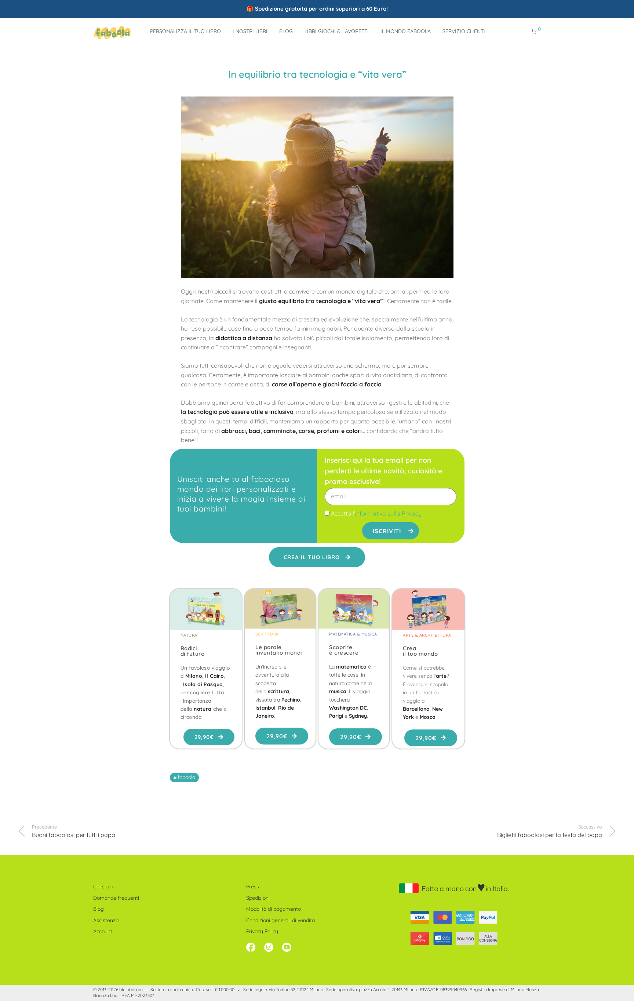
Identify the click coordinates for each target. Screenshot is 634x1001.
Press (252, 886)
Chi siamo (104, 886)
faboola (186, 777)
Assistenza (106, 920)
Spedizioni (258, 898)
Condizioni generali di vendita (280, 920)
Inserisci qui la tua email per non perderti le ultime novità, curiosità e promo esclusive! (383, 471)
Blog (98, 909)
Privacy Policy (262, 931)
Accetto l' (376, 513)
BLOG (286, 31)
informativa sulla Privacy (388, 513)
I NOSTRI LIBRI (250, 31)
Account (102, 931)
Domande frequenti (116, 898)
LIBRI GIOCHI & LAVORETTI (337, 31)
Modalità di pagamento (273, 909)
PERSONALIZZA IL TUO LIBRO (185, 31)
